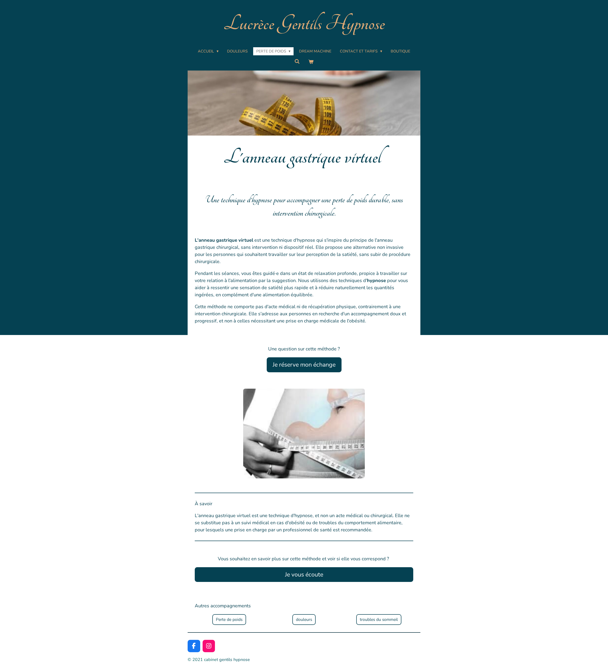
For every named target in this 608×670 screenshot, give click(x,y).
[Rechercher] (297, 61)
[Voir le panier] (311, 62)
